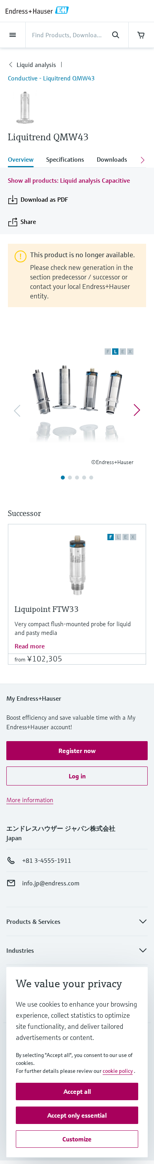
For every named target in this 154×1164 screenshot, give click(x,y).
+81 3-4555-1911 (46, 860)
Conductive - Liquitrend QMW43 (51, 78)
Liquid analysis (36, 65)
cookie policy (118, 1070)
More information (29, 800)
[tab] (24, 160)
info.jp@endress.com (50, 883)
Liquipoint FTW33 (47, 609)
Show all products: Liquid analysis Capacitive (69, 180)
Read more (30, 646)
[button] (77, 750)
